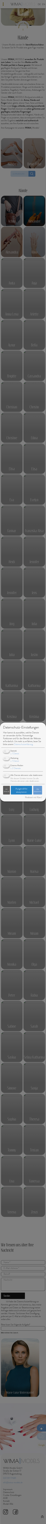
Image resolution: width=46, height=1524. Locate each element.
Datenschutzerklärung (23, 744)
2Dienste (15, 768)
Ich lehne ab (6, 790)
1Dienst (14, 753)
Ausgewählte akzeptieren (21, 790)
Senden (7, 1295)
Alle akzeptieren (37, 790)
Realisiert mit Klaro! (33, 797)
